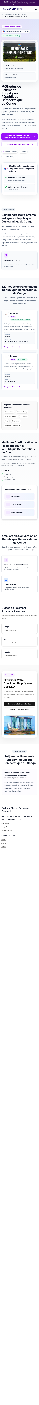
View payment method (11, 347)
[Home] (2, 14)
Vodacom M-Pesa (11, 416)
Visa (6, 421)
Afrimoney (24, 416)
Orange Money (22, 412)
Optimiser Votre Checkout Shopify (18, 144)
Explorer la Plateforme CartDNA (19, 709)
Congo (3, 839)
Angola (3, 843)
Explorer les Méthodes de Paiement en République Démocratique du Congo (17, 136)
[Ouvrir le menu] (36, 9)
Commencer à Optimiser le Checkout (19, 704)
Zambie (3, 846)
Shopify (14, 2)
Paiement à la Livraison (12, 425)
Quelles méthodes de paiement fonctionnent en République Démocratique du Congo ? (17, 775)
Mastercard (16, 421)
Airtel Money (9, 412)
